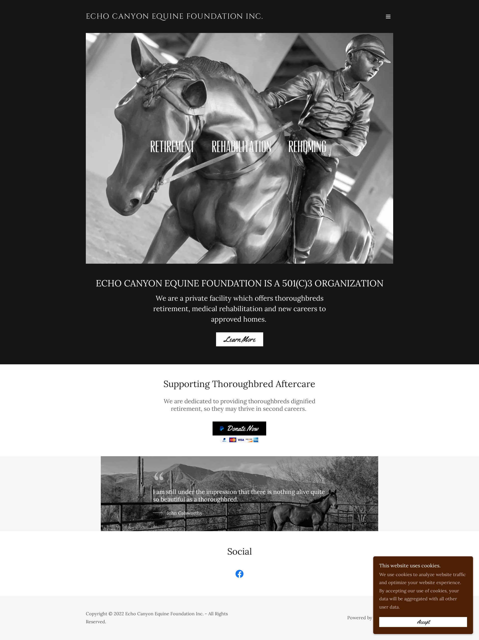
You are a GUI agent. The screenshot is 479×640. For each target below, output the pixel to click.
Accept (423, 622)
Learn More (239, 339)
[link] (174, 17)
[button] (388, 16)
